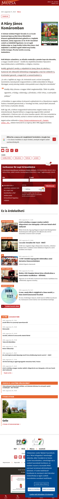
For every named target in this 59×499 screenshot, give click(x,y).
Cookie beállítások (41, 484)
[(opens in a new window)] (15, 457)
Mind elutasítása (34, 489)
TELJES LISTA (7, 373)
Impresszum (6, 462)
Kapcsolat (17, 462)
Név (4, 177)
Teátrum (27, 158)
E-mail (31, 177)
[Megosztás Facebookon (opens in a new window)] (7, 150)
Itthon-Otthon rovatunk (11, 424)
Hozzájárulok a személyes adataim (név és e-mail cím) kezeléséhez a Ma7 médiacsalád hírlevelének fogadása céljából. (11, 193)
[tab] (4, 317)
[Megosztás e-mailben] (2, 150)
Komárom (5, 16)
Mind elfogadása (48, 489)
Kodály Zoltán (7, 158)
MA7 (15, 449)
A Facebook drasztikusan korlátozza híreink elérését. (19, 170)
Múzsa (32, 449)
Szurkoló (42, 449)
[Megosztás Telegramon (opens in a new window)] (11, 150)
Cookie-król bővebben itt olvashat (41, 494)
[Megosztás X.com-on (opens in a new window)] (16, 150)
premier (36, 158)
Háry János (18, 158)
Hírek (23, 449)
